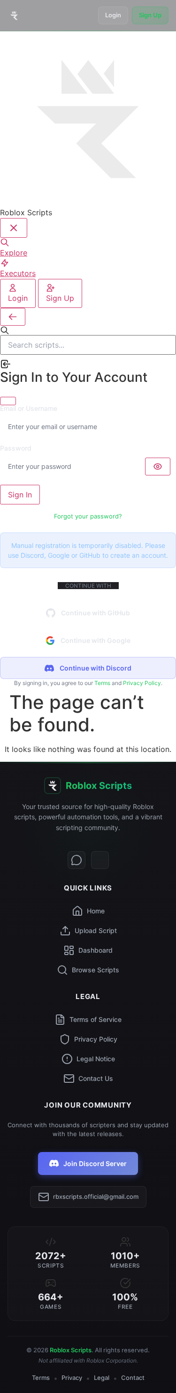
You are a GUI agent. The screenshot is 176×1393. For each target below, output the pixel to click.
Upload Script (96, 930)
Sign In (20, 494)
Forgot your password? (88, 516)
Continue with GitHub (95, 613)
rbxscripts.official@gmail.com (95, 1196)
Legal (101, 1377)
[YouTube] (100, 860)
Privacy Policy (142, 682)
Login (113, 15)
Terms (102, 682)
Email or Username (28, 408)
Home (96, 911)
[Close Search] (12, 317)
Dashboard (95, 950)
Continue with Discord (95, 668)
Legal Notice (96, 1059)
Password (15, 448)
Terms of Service (95, 1019)
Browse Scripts (95, 970)
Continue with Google (95, 640)
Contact (133, 1377)
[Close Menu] (13, 228)
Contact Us (95, 1078)
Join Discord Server (95, 1163)
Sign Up (150, 15)
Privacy (71, 1377)
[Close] (8, 401)
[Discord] (76, 860)
